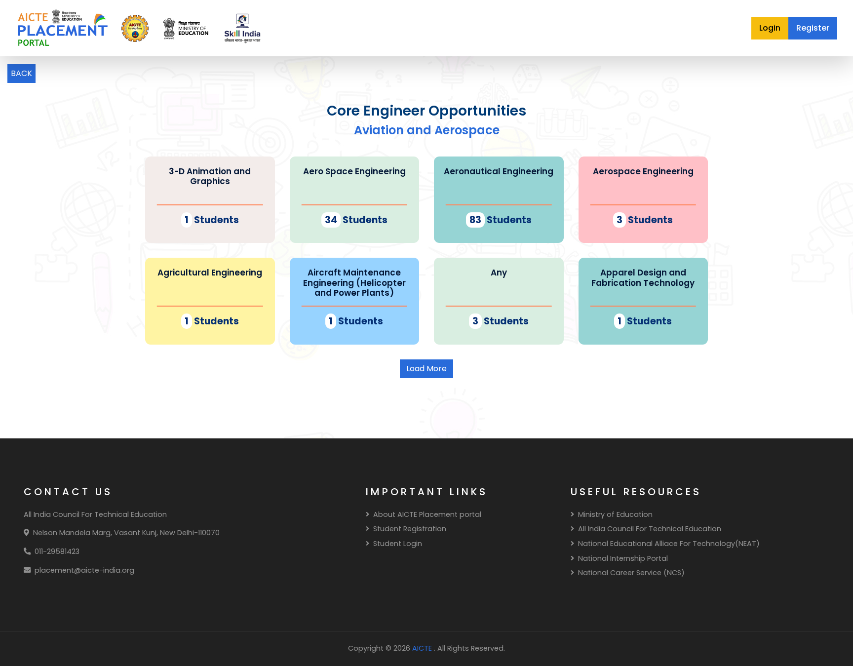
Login (769, 28)
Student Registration (409, 529)
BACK (21, 73)
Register (812, 28)
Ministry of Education (615, 514)
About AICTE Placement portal (427, 514)
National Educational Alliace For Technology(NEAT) (669, 543)
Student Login (397, 543)
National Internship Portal (623, 558)
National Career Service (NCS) (631, 573)
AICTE (423, 648)
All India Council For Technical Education (649, 529)
